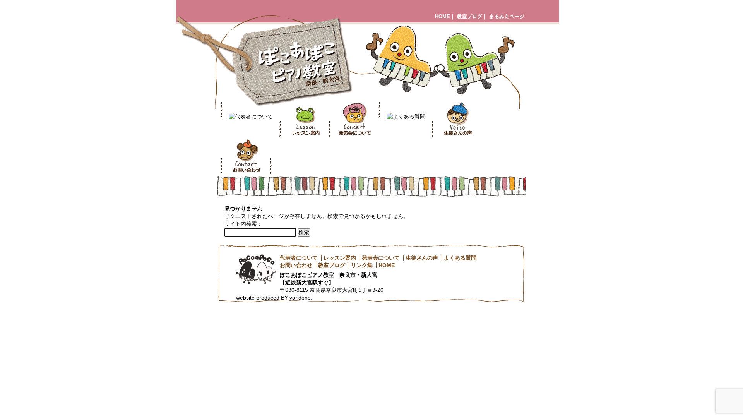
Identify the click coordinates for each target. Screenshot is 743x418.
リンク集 (362, 265)
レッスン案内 (340, 258)
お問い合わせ (296, 265)
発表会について (381, 258)
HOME (442, 16)
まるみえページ (506, 16)
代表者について (299, 258)
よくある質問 (460, 258)
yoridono (300, 298)
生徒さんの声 (422, 258)
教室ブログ (469, 16)
